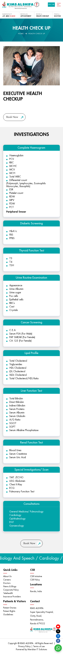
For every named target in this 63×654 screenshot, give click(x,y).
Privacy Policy (24, 646)
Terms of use (39, 646)
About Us (7, 576)
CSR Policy (35, 580)
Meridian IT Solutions (37, 649)
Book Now (12, 117)
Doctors (6, 583)
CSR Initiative (36, 576)
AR (53, 4)
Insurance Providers (12, 596)
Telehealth (8, 593)
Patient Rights (9, 611)
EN (49, 4)
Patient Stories (9, 608)
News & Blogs (9, 586)
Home (21, 33)
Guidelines (8, 614)
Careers (7, 580)
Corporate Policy (11, 590)
